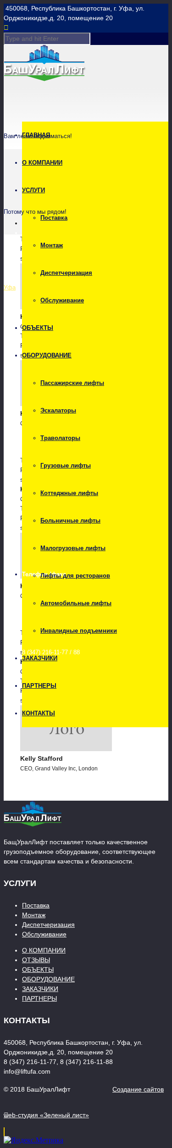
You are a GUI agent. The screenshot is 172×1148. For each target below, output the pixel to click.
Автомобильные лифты (75, 603)
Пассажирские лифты (72, 382)
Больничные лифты (70, 520)
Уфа (10, 287)
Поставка (53, 217)
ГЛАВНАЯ (36, 135)
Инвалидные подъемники (78, 630)
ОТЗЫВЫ (36, 960)
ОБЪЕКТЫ (37, 327)
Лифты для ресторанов (75, 575)
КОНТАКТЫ (38, 713)
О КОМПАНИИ (42, 162)
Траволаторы (60, 438)
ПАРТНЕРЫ (39, 685)
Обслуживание (62, 300)
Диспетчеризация (66, 272)
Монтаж (51, 245)
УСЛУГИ (33, 190)
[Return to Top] (4, 1131)
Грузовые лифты (65, 465)
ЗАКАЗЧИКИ (39, 658)
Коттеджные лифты (69, 493)
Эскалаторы (58, 410)
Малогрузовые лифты (72, 548)
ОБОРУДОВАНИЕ (47, 355)
